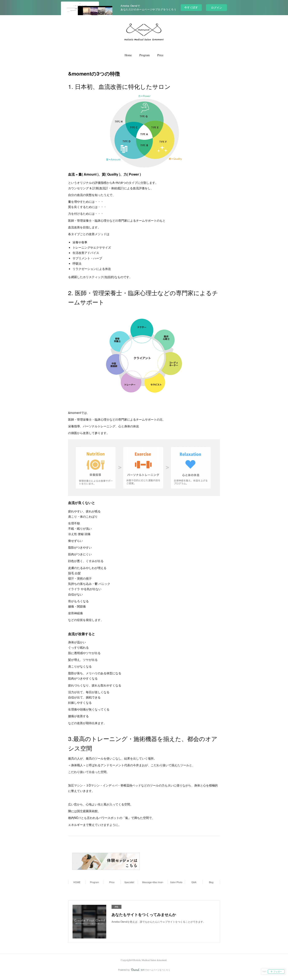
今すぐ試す (191, 7)
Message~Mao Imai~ (152, 882)
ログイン (216, 7)
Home (128, 55)
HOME (76, 882)
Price (160, 55)
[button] (128, 55)
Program (144, 55)
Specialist (129, 882)
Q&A (193, 882)
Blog (211, 882)
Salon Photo (176, 882)
